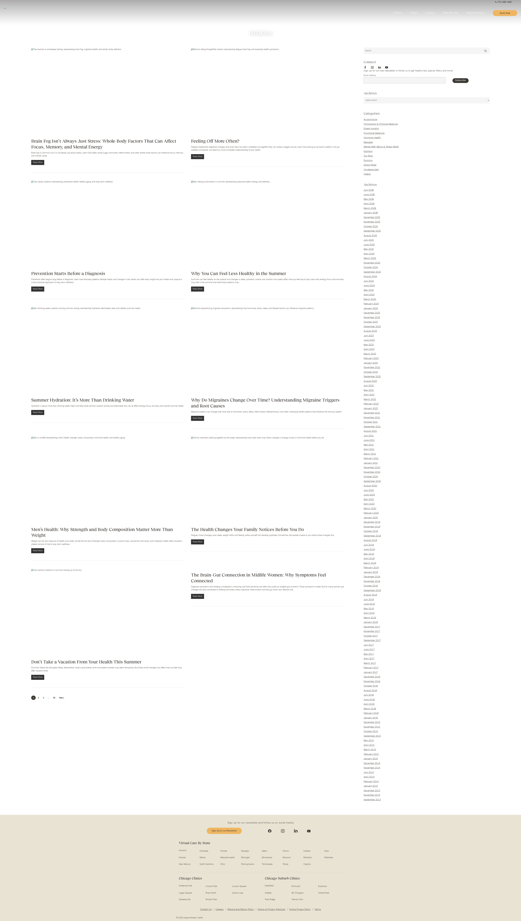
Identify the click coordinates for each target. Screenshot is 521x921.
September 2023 (372, 326)
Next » (61, 698)
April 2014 (369, 777)
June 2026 (369, 194)
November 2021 (372, 417)
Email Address (370, 75)
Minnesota (267, 857)
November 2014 (372, 768)
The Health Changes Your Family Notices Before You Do (247, 529)
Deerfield (269, 886)
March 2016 (370, 709)
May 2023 (369, 345)
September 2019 (372, 536)
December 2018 (372, 577)
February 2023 (371, 358)
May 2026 (369, 199)
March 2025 (370, 258)
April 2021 (369, 449)
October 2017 (371, 636)
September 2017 (372, 640)
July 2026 (369, 190)
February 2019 (371, 567)
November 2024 (372, 263)
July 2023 (369, 335)
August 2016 (370, 690)
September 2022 (372, 376)
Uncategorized (371, 169)
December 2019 (372, 522)
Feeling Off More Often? (215, 141)
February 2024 (371, 304)
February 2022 (371, 404)
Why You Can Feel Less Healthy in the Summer (238, 273)
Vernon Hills (297, 899)
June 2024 (369, 285)
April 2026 (369, 203)
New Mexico (185, 864)
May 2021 (369, 445)
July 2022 (369, 385)
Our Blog (368, 156)
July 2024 (369, 281)
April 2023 (369, 349)
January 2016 (371, 718)
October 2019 (371, 531)
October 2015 (371, 731)
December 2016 (372, 677)
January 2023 (371, 363)
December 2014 (372, 763)
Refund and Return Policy (241, 909)
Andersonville (185, 886)
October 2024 (371, 267)
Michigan (245, 857)
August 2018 (370, 595)
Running (368, 160)
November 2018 (372, 581)
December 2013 (372, 790)
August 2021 (370, 431)
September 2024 (372, 272)
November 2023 (372, 317)
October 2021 (371, 422)
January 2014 (371, 786)
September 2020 (372, 481)
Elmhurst (296, 886)
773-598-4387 (504, 2)
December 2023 (372, 313)
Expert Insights (371, 128)
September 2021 (372, 426)
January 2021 (371, 463)
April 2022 (369, 395)
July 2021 (369, 436)
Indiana (306, 851)
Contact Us (206, 909)
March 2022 (370, 399)
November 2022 (372, 367)
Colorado (204, 851)
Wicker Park (211, 899)
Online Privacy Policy (300, 909)
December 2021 (372, 413)
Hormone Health (372, 137)
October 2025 (371, 226)
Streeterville (184, 899)
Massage (368, 142)
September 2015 (372, 736)
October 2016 (371, 686)
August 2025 (370, 235)
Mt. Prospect (298, 893)
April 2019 (369, 558)
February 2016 (371, 713)
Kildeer (268, 893)
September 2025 (372, 231)
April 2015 (369, 745)
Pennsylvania (247, 864)
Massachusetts (227, 857)
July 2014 (369, 772)
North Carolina (206, 864)
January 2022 (371, 408)
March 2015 (370, 749)
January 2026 (371, 213)
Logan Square (185, 893)
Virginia (307, 864)
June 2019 (369, 549)
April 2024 (369, 294)
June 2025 (369, 244)
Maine (202, 857)
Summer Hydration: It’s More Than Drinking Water (82, 400)
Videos (367, 174)
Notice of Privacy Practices (271, 909)
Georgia (245, 851)
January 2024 (371, 308)
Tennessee (267, 864)
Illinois (286, 851)
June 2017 (369, 649)
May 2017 (369, 654)
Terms (317, 909)
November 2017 (372, 631)
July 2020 (369, 490)
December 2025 (372, 217)
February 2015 (371, 754)
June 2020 (369, 495)
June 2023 (369, 340)
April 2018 (369, 613)
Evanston (322, 886)
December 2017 (372, 627)
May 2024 (369, 290)
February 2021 (371, 458)
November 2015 (372, 727)
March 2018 (370, 618)
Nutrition (368, 151)
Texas (285, 864)
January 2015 (371, 758)
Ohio (222, 864)
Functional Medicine (374, 133)
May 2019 (369, 554)
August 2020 (370, 486)
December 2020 (372, 467)
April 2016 (369, 704)
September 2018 (372, 590)
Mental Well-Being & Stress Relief (381, 147)
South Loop (237, 893)
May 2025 (369, 249)
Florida (223, 851)
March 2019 (370, 563)
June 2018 (369, 604)
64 (54, 698)
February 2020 (371, 513)
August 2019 (370, 540)
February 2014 (371, 781)
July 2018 (369, 599)
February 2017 (371, 667)
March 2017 (370, 663)
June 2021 (369, 440)
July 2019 (369, 545)
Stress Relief (370, 165)
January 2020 (371, 517)
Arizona (182, 850)
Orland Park (323, 893)
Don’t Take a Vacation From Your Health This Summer (86, 661)
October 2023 (371, 322)
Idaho (264, 851)
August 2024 (370, 276)
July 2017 (369, 645)
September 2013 (372, 799)
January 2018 (371, 622)
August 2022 (370, 381)
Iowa (326, 851)
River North (211, 893)
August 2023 (370, 331)
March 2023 (370, 354)
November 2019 (372, 527)
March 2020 (370, 508)
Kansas (182, 857)
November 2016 (372, 681)
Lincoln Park (211, 886)
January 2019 (371, 572)
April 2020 (369, 504)
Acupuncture (370, 119)
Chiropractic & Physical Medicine (381, 124)
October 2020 (371, 476)
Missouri (287, 857)
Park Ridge (270, 899)
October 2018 (371, 586)
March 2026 (370, 208)
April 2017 (369, 658)
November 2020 (372, 472)
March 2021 (370, 454)
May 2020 (369, 499)
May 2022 (369, 390)
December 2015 (372, 722)
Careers (220, 909)
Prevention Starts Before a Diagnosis (68, 273)
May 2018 (369, 608)
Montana (307, 857)
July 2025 (369, 240)
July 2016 (369, 695)
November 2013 (372, 795)
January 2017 (371, 672)
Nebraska (328, 857)
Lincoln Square (239, 886)
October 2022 (371, 372)
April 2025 (369, 254)
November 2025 (372, 222)
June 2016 (369, 699)
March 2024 (370, 299)
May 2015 (369, 740)
